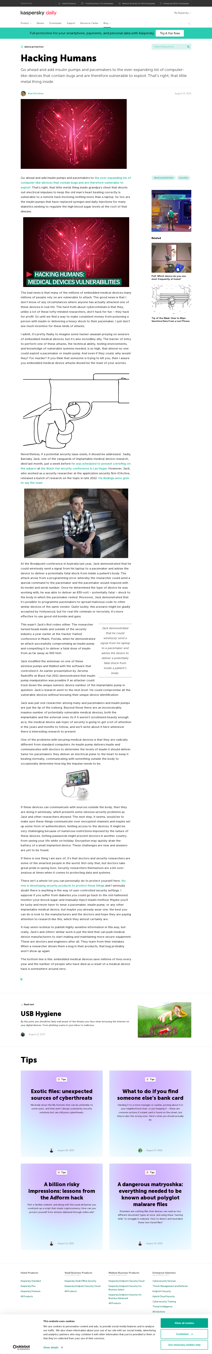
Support (71, 23)
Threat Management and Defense (170, 1286)
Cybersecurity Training (164, 1301)
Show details (50, 1347)
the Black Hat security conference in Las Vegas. (74, 468)
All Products (27, 1296)
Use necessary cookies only (184, 1344)
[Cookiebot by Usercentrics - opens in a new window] (21, 1347)
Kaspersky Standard (31, 1281)
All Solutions (159, 1311)
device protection (34, 47)
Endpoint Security (162, 1291)
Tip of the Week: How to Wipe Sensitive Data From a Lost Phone (170, 320)
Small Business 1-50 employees (99, 3)
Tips (63, 1079)
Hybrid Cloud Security (164, 1296)
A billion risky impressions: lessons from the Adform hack (61, 1191)
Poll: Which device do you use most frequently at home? (169, 278)
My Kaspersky (181, 12)
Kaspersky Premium (30, 1291)
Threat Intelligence (162, 1306)
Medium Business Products (124, 1272)
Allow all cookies (184, 1323)
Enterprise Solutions (164, 1272)
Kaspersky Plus (28, 1286)
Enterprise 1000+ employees (176, 3)
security (183, 177)
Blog (106, 23)
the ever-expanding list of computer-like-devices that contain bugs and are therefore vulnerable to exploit (76, 182)
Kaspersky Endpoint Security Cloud (82, 1286)
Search (188, 47)
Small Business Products (78, 1272)
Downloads (55, 23)
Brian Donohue (35, 93)
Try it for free (170, 33)
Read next (29, 1004)
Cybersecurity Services (164, 1281)
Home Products (69, 3)
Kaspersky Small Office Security (80, 1281)
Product (25, 23)
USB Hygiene (41, 1014)
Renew (40, 23)
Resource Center (89, 23)
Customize (182, 1333)
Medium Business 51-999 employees (138, 3)
